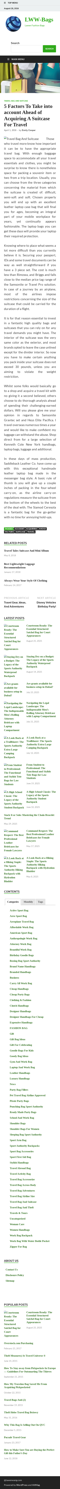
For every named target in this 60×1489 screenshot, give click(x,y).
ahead (42, 529)
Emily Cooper (29, 130)
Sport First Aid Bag (20, 1157)
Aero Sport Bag (18, 916)
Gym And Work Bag (21, 1061)
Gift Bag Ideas (17, 1039)
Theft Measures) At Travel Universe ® (24, 1355)
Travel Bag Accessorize (22, 1179)
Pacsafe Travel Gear (15, 1437)
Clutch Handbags (19, 1005)
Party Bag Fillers (19, 1089)
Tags (40, 901)
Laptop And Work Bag (22, 1067)
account (19, 529)
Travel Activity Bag (20, 1173)
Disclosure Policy (15, 1275)
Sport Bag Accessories (22, 1151)
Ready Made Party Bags (23, 1112)
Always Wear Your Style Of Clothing (25, 580)
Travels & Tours (19, 1213)
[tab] (13, 902)
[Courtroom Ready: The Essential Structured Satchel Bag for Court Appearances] (14, 626)
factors (9, 532)
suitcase (20, 532)
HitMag (36, 1485)
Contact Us (12, 1269)
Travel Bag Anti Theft (22, 1207)
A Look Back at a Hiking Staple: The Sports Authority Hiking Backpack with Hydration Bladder (40, 865)
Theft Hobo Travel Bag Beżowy (21, 1412)
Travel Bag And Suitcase (16, 101)
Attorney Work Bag (20, 944)
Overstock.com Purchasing (18, 1343)
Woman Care (17, 1224)
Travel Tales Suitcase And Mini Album (26, 550)
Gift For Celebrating (21, 1045)
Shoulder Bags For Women (24, 1129)
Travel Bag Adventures (22, 1190)
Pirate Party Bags (19, 1101)
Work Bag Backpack (21, 1235)
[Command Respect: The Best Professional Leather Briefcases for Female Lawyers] (14, 831)
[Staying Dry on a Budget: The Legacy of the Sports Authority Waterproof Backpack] (14, 657)
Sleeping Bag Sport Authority (26, 1134)
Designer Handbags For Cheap (27, 1017)
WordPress (22, 1485)
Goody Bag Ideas (19, 1056)
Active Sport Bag (19, 910)
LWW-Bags (39, 19)
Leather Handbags (20, 1073)
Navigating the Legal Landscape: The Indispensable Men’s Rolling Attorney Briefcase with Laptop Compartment (41, 710)
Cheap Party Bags (20, 994)
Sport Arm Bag (18, 1140)
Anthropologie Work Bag (23, 938)
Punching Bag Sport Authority (26, 1106)
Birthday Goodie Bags (22, 955)
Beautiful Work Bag (21, 949)
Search (15, 43)
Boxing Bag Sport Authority (25, 961)
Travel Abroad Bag (20, 1168)
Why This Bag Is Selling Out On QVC (24, 1425)
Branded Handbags (20, 972)
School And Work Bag (22, 1117)
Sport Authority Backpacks (25, 1145)
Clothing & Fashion (20, 1000)
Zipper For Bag (18, 1246)
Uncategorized (17, 1218)
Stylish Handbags (19, 1162)
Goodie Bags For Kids (22, 1050)
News (13, 1084)
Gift (12, 1033)
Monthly (28, 901)
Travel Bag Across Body (23, 1185)
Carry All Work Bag (21, 983)
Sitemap (10, 1280)
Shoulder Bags (18, 1123)
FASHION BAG (19, 1028)
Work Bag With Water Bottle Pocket (29, 1241)
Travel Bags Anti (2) (15, 1400)
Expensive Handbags (21, 1022)
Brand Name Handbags (23, 966)
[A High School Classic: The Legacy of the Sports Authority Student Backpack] (14, 792)
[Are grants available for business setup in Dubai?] (14, 684)
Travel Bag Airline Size (22, 1196)
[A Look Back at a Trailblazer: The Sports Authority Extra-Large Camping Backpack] (14, 738)
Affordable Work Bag (21, 927)
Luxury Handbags (20, 1078)
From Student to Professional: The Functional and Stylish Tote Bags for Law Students (38, 771)
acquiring (31, 529)
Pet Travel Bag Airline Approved (27, 1095)
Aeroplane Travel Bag (22, 921)
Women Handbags (20, 1230)
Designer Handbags (20, 1011)
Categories (13, 901)
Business (14, 977)
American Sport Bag (21, 933)
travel (31, 532)
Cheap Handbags (19, 989)
